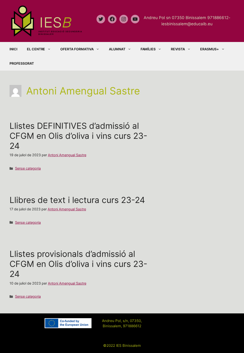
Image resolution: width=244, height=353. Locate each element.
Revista (178, 49)
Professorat (22, 63)
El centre (36, 49)
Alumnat (117, 49)
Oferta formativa (76, 49)
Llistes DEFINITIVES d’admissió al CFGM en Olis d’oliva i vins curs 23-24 (78, 136)
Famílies (148, 49)
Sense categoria (28, 168)
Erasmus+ (209, 49)
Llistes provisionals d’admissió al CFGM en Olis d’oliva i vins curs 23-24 (78, 264)
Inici (13, 49)
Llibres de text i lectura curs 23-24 (77, 200)
